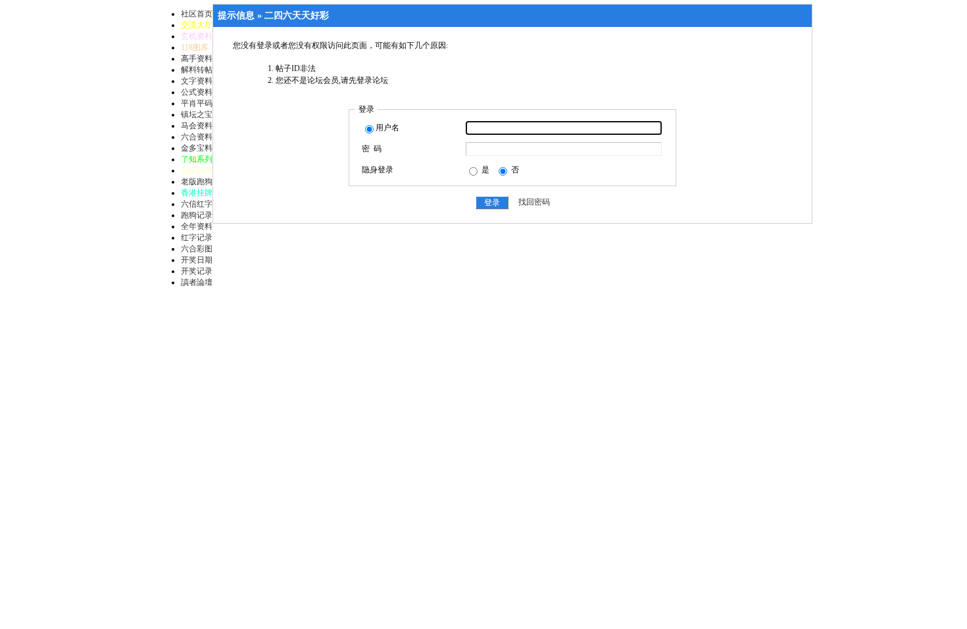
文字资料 (196, 81)
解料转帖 (196, 69)
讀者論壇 (196, 282)
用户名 (387, 127)
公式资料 (196, 92)
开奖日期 (196, 259)
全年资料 (196, 226)
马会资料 (196, 125)
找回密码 (534, 202)
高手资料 (196, 58)
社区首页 (196, 13)
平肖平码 (196, 103)
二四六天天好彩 (296, 15)
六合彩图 (196, 248)
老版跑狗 (196, 181)
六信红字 (196, 204)
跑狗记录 (196, 215)
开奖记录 (196, 271)
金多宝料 (196, 148)
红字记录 (196, 237)
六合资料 (196, 136)
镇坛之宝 (196, 114)
